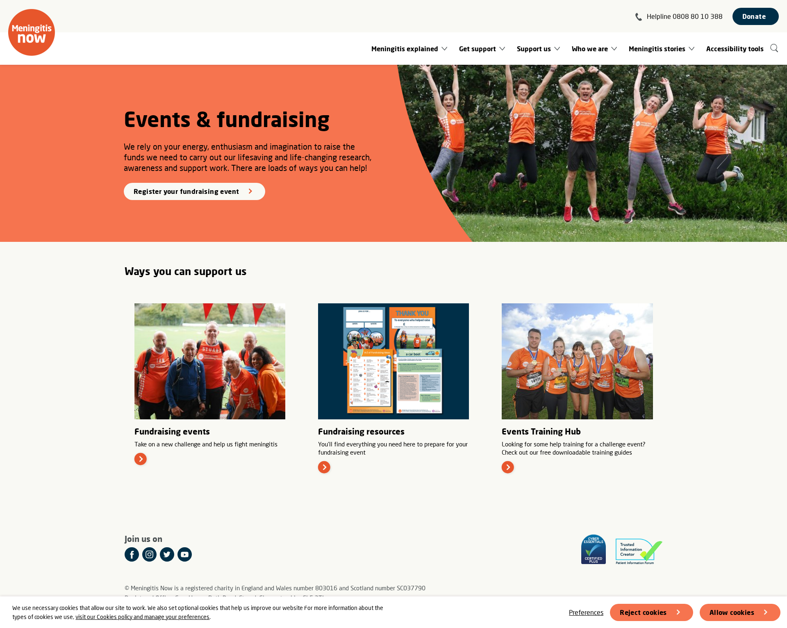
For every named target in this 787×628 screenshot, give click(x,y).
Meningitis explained (404, 48)
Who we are (590, 48)
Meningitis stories (657, 48)
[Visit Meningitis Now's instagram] (149, 554)
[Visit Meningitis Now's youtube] (184, 554)
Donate (754, 16)
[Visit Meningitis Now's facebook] (132, 554)
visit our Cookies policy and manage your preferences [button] (142, 616)
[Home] (31, 32)
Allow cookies (732, 612)
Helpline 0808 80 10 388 (685, 16)
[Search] (774, 48)
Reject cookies (643, 612)
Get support (477, 48)
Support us (534, 48)
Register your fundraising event (186, 191)
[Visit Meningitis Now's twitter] (167, 554)
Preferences (586, 612)
